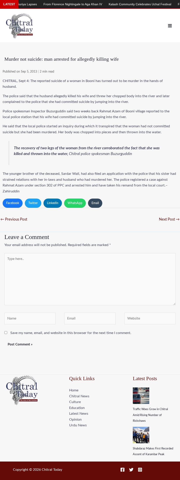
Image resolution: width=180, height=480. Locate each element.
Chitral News (79, 396)
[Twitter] (131, 469)
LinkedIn (52, 203)
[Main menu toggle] (170, 26)
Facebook (12, 203)
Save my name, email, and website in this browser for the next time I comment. (70, 333)
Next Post (169, 219)
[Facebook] (122, 469)
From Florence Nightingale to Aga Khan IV (67, 4)
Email (95, 203)
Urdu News (78, 425)
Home (73, 390)
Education (77, 408)
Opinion (75, 419)
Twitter (33, 203)
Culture (75, 402)
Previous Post (13, 219)
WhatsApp (75, 203)
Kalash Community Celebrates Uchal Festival (134, 4)
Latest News (78, 413)
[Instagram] (140, 469)
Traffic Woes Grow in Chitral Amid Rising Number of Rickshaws (150, 415)
